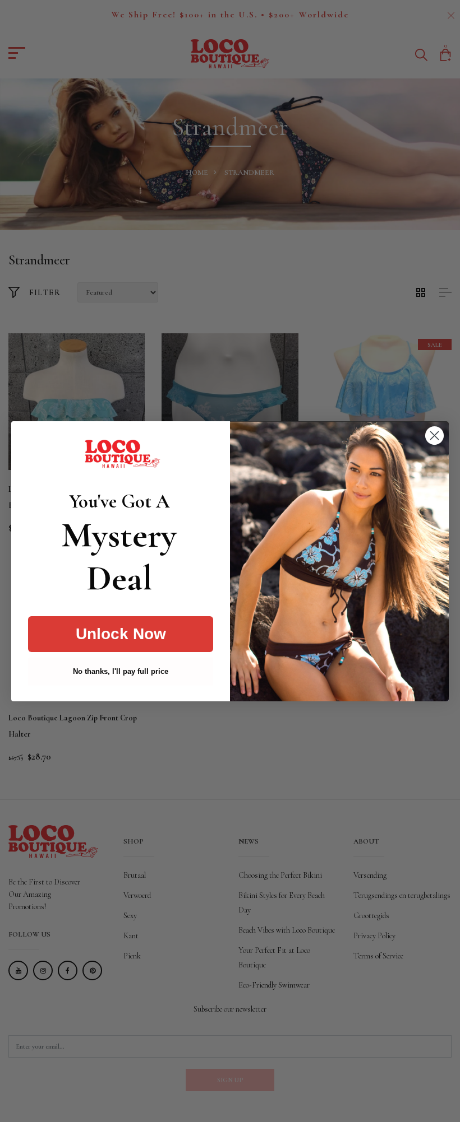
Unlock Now (121, 634)
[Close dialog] (434, 435)
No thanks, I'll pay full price (120, 671)
